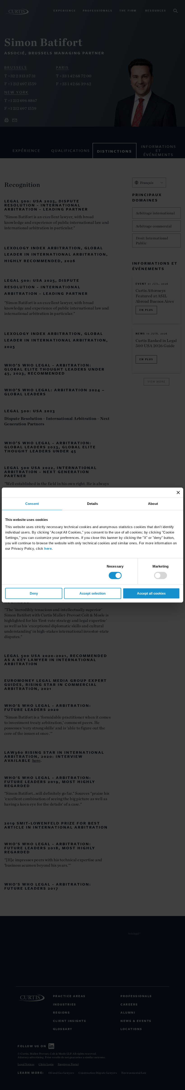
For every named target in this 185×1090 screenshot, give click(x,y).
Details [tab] (92, 504)
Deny (34, 593)
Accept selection (92, 593)
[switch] (160, 575)
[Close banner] (178, 492)
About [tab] (153, 504)
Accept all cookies (151, 593)
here (48, 548)
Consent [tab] (32, 504)
